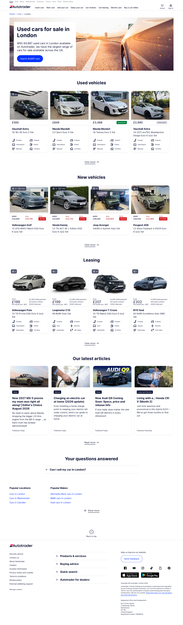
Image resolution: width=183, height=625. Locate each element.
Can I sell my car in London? (68, 469)
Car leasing (104, 7)
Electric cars (116, 7)
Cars (19, 14)
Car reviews (91, 7)
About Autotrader (17, 561)
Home (12, 14)
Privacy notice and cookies (21, 572)
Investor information (18, 569)
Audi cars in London (61, 502)
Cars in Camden (18, 502)
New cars (50, 7)
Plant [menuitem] (59, 2)
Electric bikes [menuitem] (68, 2)
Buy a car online (131, 7)
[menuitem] (39, 7)
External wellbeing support (21, 584)
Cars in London (17, 494)
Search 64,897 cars (30, 58)
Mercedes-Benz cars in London (66, 494)
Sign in (170, 8)
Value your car (77, 7)
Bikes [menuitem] (22, 2)
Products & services (73, 556)
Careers (13, 565)
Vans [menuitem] (16, 2)
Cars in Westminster (20, 498)
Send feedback (131, 558)
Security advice (16, 554)
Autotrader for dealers (74, 579)
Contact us (14, 557)
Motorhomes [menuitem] (30, 2)
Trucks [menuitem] (48, 2)
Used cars (39, 7)
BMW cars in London (61, 498)
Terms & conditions (18, 576)
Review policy (16, 580)
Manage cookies (16, 589)
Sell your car (62, 7)
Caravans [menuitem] (40, 2)
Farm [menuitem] (54, 2)
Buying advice (69, 564)
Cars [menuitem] (11, 2)
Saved (162, 8)
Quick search (68, 571)
